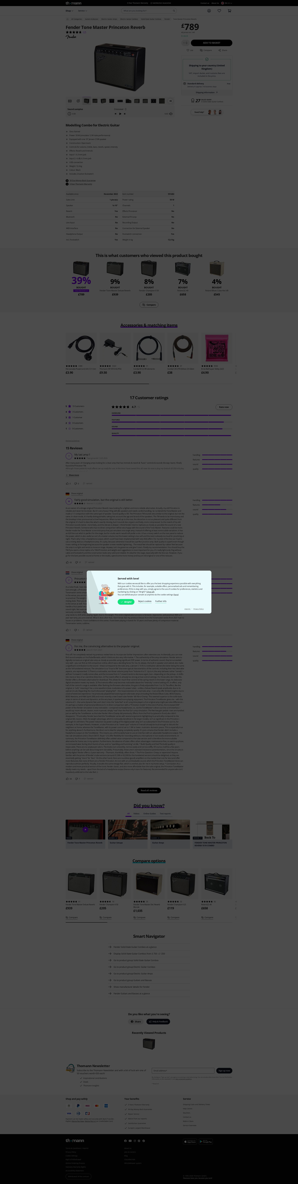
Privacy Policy (198, 609)
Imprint (188, 609)
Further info (160, 601)
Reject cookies (145, 601)
